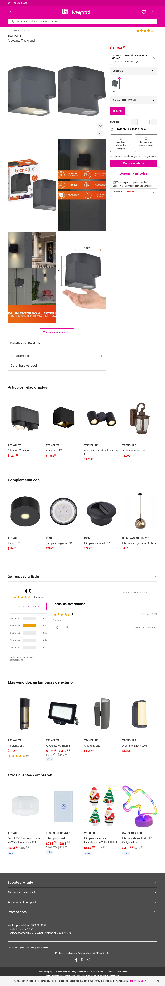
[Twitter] (82, 960)
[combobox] (137, 592)
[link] (25, 427)
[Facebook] (76, 960)
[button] (145, 31)
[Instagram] (88, 960)
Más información (137, 981)
